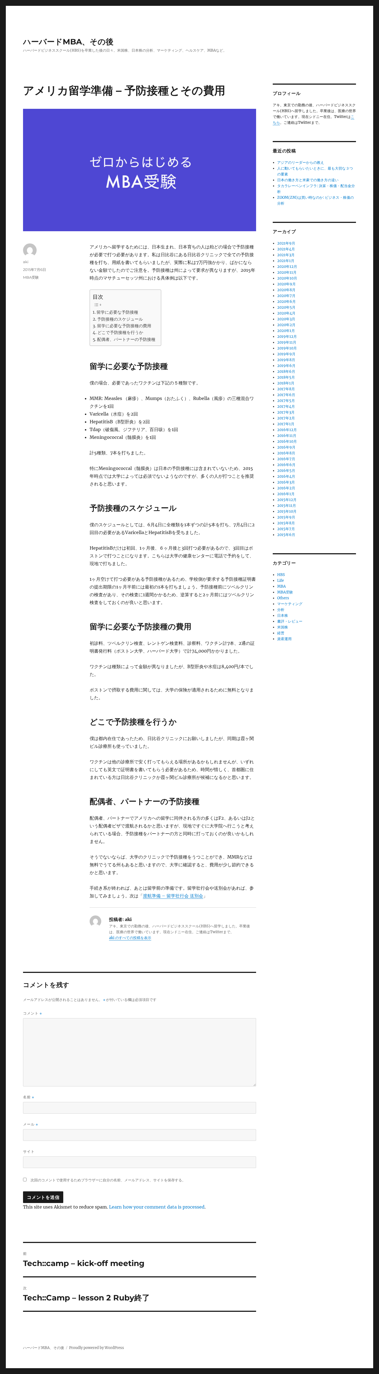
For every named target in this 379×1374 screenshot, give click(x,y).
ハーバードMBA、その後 (68, 41)
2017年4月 (286, 406)
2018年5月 (286, 377)
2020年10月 (287, 278)
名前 (28, 1097)
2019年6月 (286, 365)
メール (30, 1124)
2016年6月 (286, 464)
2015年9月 (286, 517)
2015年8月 (286, 523)
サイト (29, 1151)
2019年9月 (286, 354)
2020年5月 (286, 307)
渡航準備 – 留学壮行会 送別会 (173, 896)
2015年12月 (287, 499)
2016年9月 (286, 447)
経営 (280, 633)
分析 (280, 609)
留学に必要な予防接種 (117, 312)
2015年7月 (286, 529)
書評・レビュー (289, 621)
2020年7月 (286, 295)
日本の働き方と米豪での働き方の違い (307, 180)
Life (280, 580)
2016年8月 (286, 453)
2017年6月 (286, 394)
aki (26, 262)
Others (283, 598)
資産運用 (284, 638)
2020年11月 (287, 272)
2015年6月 (286, 534)
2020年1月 (286, 330)
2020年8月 (286, 290)
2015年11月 (286, 505)
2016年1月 (286, 494)
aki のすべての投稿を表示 (130, 937)
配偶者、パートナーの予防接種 (126, 339)
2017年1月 (285, 424)
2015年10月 (287, 511)
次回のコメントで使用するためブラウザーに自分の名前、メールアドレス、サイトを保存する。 (108, 1180)
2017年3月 (286, 412)
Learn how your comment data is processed (156, 1207)
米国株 (282, 627)
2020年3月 (286, 319)
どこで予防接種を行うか (120, 332)
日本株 (282, 615)
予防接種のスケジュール (120, 319)
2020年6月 (286, 301)
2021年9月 (286, 243)
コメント (32, 1013)
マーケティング (289, 604)
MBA (281, 586)
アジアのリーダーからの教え (300, 162)
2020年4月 (286, 313)
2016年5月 (286, 470)
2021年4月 (286, 249)
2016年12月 (287, 429)
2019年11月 (286, 342)
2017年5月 (286, 400)
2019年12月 (287, 336)
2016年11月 (286, 435)
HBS (281, 574)
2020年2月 (286, 325)
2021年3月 (286, 255)
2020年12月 (287, 266)
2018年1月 (285, 383)
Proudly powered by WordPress (96, 1347)
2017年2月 (286, 418)
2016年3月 (286, 482)
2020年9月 (286, 284)
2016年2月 (286, 488)
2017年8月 (286, 389)
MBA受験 (31, 277)
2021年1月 (285, 260)
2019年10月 (287, 348)
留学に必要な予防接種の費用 (124, 325)
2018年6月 (286, 371)
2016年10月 (287, 441)
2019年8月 (286, 360)
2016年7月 (286, 459)
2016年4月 (286, 476)
